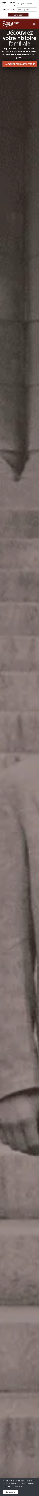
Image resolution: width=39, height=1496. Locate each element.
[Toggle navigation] (34, 23)
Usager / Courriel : (8, 3)
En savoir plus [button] (16, 1486)
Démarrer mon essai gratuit (19, 63)
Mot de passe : (9, 9)
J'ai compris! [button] (10, 1492)
